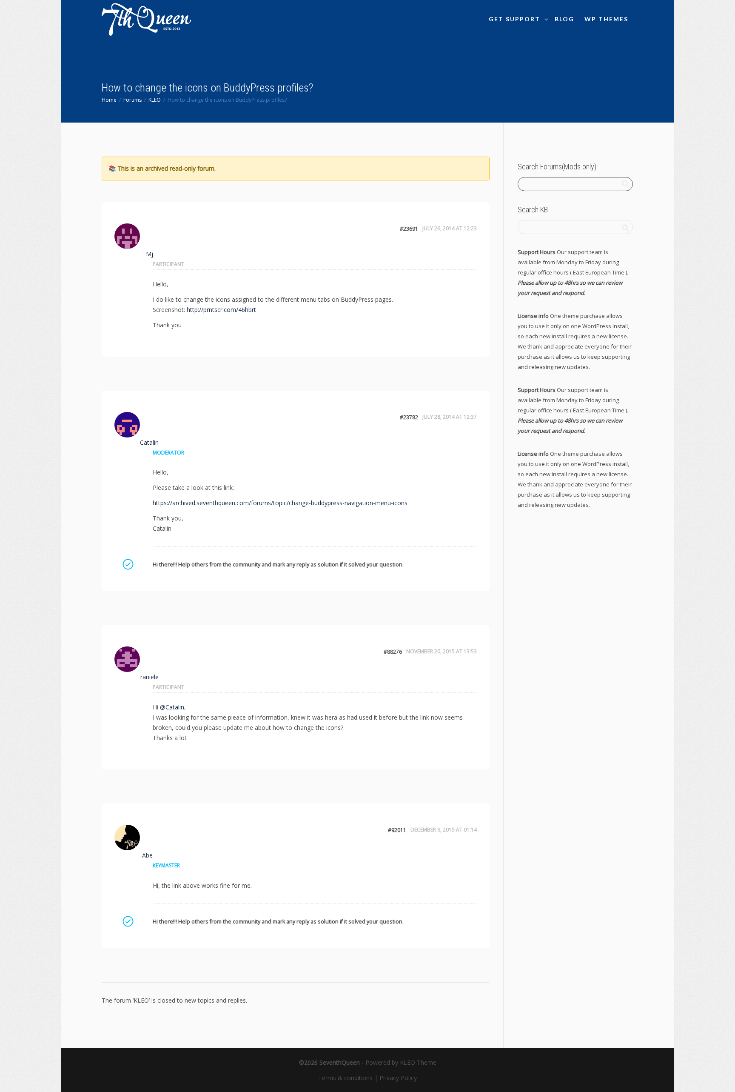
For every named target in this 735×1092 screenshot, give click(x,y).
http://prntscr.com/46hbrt (221, 310)
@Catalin (172, 707)
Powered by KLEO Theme (400, 1062)
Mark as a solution (128, 564)
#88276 (393, 651)
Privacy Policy (398, 1078)
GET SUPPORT (515, 19)
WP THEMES (606, 19)
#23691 (409, 228)
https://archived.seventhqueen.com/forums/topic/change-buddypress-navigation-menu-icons (280, 503)
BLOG (564, 19)
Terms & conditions (345, 1078)
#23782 (409, 417)
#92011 (397, 830)
